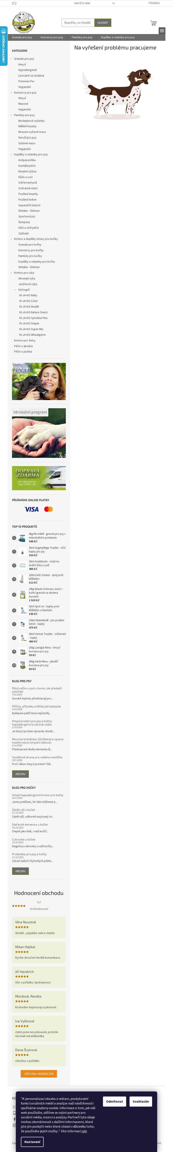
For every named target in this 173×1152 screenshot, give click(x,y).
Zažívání (23, 233)
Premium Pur (26, 81)
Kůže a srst (25, 177)
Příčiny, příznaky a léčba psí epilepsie (36, 706)
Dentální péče (27, 166)
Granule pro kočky (29, 245)
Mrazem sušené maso (32, 132)
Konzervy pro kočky (31, 250)
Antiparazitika (27, 160)
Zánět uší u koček (23, 809)
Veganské (24, 87)
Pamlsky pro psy (24, 115)
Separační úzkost (29, 205)
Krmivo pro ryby (24, 273)
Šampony (24, 222)
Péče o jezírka (23, 352)
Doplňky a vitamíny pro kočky (36, 262)
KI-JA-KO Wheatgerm (32, 335)
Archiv (20, 774)
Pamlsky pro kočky (30, 256)
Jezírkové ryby (27, 284)
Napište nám (82, 3)
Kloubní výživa (27, 171)
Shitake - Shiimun (29, 211)
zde (83, 1131)
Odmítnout (114, 1101)
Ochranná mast (27, 188)
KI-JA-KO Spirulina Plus (33, 318)
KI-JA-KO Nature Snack (33, 312)
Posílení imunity (28, 194)
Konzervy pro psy (25, 93)
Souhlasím (141, 1101)
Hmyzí (22, 64)
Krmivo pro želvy (24, 340)
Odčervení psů (27, 183)
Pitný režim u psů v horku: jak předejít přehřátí (37, 690)
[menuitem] (22, 37)
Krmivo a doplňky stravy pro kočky (36, 239)
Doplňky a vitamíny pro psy (31, 154)
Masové (23, 104)
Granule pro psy (24, 59)
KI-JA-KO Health (29, 307)
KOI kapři (24, 290)
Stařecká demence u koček (30, 824)
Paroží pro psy (27, 138)
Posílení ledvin (27, 200)
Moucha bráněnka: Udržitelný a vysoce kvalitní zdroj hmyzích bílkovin (38, 740)
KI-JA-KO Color (28, 301)
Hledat (103, 22)
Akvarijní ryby (26, 278)
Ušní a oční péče (28, 228)
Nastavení (32, 1142)
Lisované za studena (31, 76)
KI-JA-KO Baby (28, 295)
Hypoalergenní (27, 70)
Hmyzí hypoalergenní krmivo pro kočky (37, 795)
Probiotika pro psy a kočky (29, 854)
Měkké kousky (27, 126)
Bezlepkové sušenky (31, 121)
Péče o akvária (23, 346)
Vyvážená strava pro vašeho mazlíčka (37, 757)
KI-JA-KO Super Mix (31, 329)
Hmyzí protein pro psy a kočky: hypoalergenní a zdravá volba (32, 722)
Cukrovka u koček (23, 839)
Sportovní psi (26, 216)
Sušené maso (26, 143)
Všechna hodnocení (39, 1073)
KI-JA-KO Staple (29, 323)
